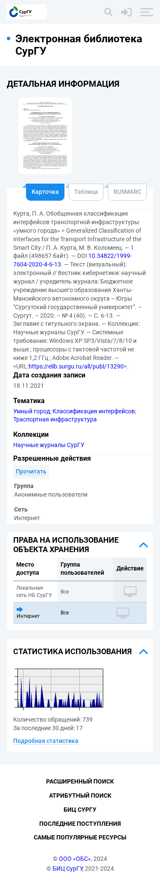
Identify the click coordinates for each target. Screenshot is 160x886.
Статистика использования (72, 651)
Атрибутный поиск (80, 795)
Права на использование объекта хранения (66, 544)
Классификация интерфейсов (93, 411)
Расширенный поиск (80, 781)
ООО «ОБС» (75, 858)
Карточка (45, 191)
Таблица (86, 191)
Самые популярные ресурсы (80, 837)
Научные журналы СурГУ (48, 445)
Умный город (31, 411)
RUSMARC (127, 191)
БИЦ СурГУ (67, 868)
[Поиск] (108, 12)
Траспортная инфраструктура (55, 419)
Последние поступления (80, 823)
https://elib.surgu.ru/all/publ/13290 (76, 366)
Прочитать (31, 471)
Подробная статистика (46, 740)
